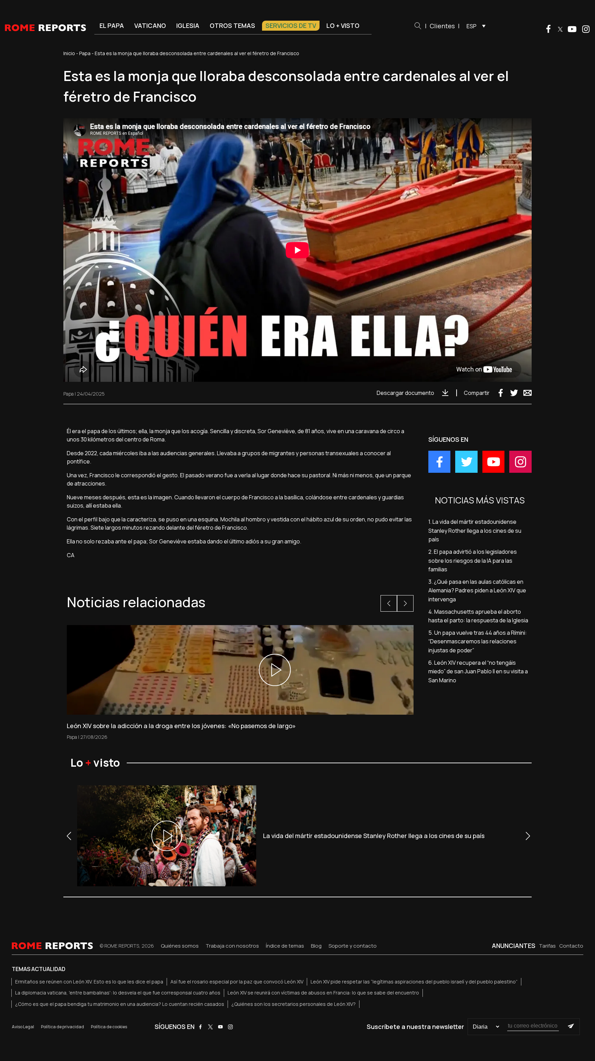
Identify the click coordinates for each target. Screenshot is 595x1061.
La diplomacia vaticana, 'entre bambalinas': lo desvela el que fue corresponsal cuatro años (117, 992)
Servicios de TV (290, 25)
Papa (85, 53)
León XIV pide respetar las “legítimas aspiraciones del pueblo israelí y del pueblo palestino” (414, 981)
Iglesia (187, 25)
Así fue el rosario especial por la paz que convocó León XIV (236, 981)
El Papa (112, 25)
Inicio (69, 53)
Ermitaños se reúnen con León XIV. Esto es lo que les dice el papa (89, 981)
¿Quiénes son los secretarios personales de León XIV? (293, 1004)
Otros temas (232, 25)
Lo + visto (342, 25)
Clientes (442, 26)
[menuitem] (474, 26)
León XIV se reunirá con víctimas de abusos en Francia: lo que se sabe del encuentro (323, 992)
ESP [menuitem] (472, 26)
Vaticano (150, 25)
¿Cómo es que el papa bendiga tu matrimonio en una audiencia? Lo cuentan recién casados (119, 1004)
